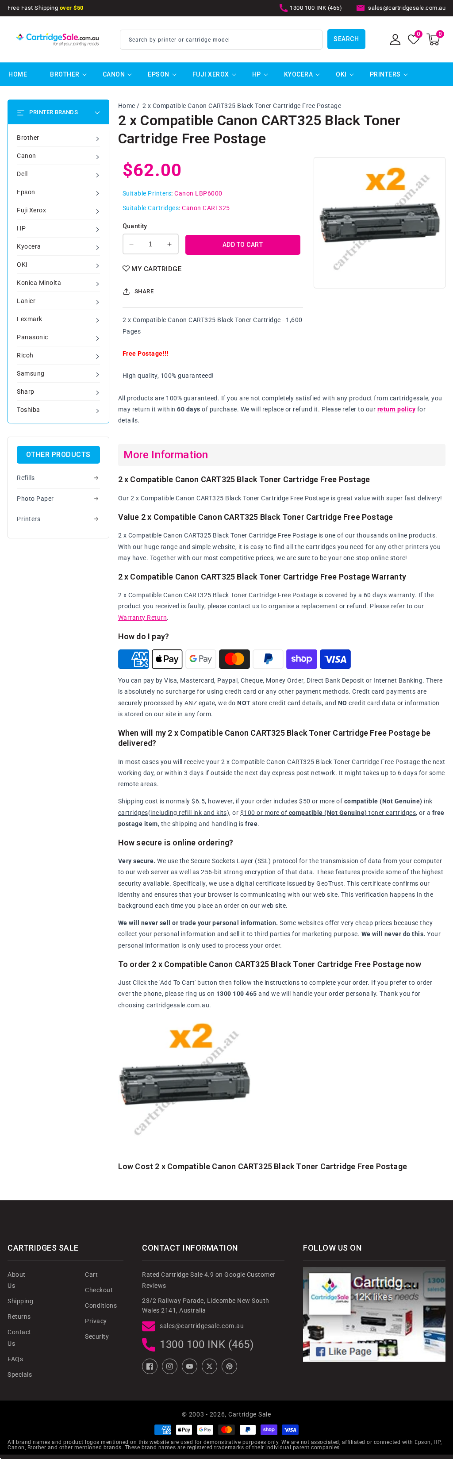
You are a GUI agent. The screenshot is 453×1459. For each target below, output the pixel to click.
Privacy (96, 1321)
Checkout (99, 1290)
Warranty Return (142, 617)
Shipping (20, 1301)
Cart (91, 1274)
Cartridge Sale (249, 1414)
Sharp (26, 391)
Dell (22, 173)
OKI (341, 74)
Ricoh (25, 355)
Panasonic (32, 337)
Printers (385, 74)
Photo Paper (35, 498)
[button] (433, 39)
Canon (114, 74)
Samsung (31, 373)
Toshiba (28, 409)
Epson (158, 74)
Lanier (26, 300)
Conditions (101, 1305)
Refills (26, 477)
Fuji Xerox (210, 74)
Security (97, 1336)
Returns (19, 1316)
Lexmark (29, 319)
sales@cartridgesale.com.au (202, 1325)
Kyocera (298, 74)
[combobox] (221, 40)
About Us (17, 1280)
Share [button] (144, 291)
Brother (65, 74)
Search (346, 38)
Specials (20, 1374)
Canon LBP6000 (198, 193)
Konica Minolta (39, 282)
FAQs (15, 1359)
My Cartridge (156, 269)
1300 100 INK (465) (206, 1344)
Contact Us (19, 1337)
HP (256, 74)
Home (126, 105)
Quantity (135, 226)
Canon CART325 (206, 207)
